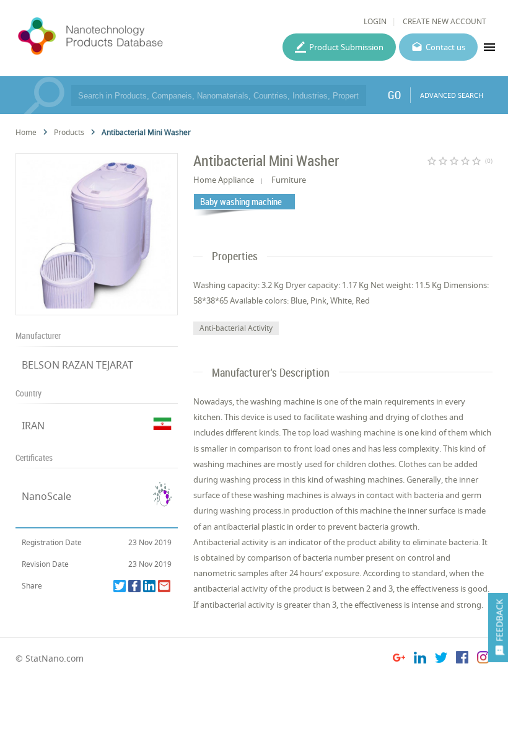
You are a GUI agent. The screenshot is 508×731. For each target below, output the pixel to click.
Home (26, 132)
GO (394, 94)
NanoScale (46, 496)
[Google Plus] (399, 659)
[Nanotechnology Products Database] (122, 36)
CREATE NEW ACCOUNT (444, 21)
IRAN (33, 425)
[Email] (164, 586)
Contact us (445, 47)
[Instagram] (483, 659)
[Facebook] (134, 586)
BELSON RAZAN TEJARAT (77, 365)
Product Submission (346, 47)
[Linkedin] (149, 586)
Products (69, 132)
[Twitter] (119, 586)
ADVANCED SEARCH (451, 95)
